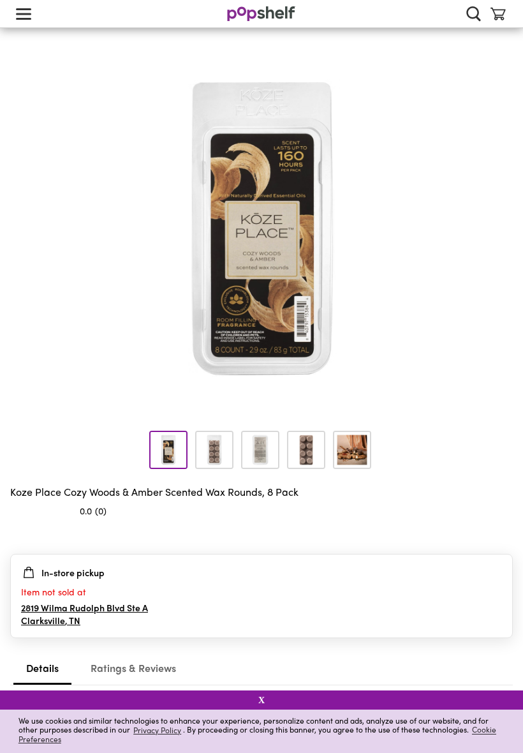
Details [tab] (42, 667)
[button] (502, 536)
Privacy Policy (157, 729)
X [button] (261, 700)
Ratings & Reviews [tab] (133, 667)
